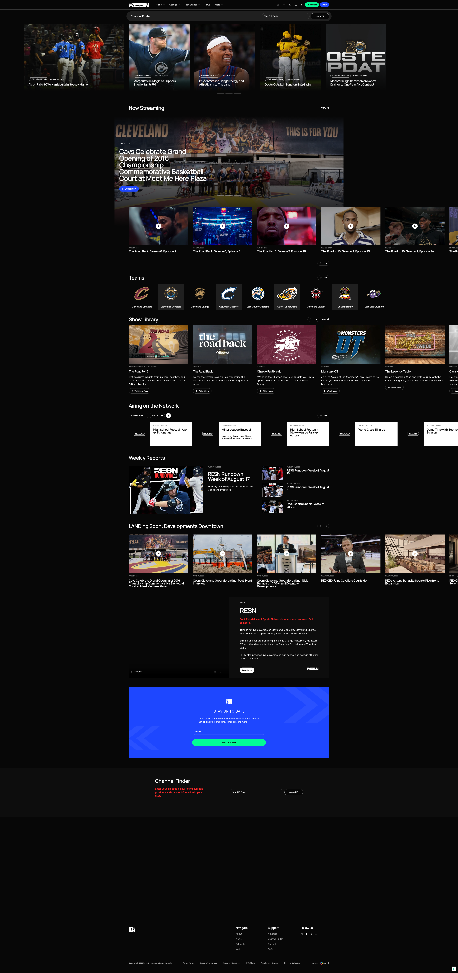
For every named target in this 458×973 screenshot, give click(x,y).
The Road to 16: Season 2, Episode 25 (345, 251)
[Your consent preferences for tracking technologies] (454, 969)
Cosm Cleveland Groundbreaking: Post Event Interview (222, 581)
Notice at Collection (292, 963)
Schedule (240, 944)
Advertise (272, 934)
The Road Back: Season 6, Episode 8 (216, 251)
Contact (272, 944)
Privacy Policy (188, 963)
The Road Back (203, 371)
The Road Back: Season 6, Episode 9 (153, 251)
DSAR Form (250, 963)
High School (191, 4)
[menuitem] (160, 4)
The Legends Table (398, 371)
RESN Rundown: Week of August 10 (308, 471)
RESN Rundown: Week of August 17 (229, 476)
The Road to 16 (138, 371)
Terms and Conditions (231, 963)
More (217, 4)
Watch (239, 949)
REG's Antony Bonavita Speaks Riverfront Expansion (412, 581)
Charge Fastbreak (269, 371)
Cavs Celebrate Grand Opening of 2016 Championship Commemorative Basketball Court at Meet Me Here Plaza (157, 583)
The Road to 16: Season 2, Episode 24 (409, 251)
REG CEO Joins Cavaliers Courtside (344, 580)
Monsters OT (329, 371)
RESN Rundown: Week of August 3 (308, 488)
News (207, 4)
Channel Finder (275, 939)
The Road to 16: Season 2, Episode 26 (281, 251)
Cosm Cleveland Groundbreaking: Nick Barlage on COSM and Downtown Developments (282, 583)
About (239, 934)
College (173, 4)
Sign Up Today (229, 742)
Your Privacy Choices (269, 963)
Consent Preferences (208, 963)
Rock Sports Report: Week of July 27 (305, 505)
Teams (158, 4)
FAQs (270, 949)
